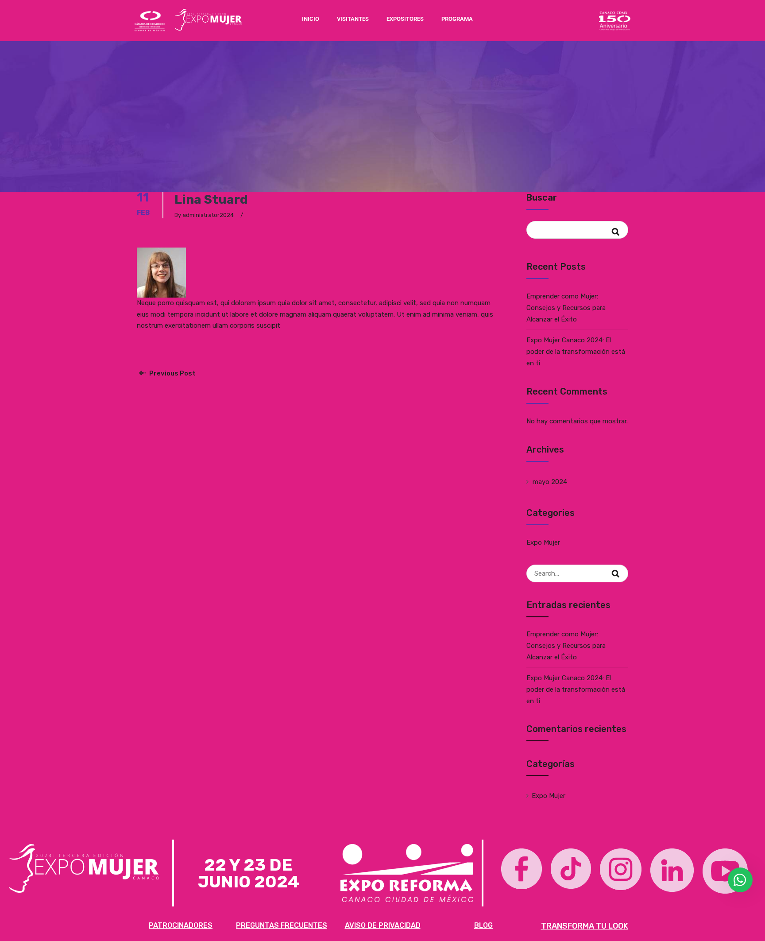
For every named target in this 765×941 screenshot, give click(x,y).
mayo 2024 (550, 482)
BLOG (483, 925)
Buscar (541, 197)
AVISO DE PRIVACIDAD (383, 925)
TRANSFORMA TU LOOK (584, 926)
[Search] (621, 568)
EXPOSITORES (405, 18)
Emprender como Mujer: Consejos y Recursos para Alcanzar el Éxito (566, 307)
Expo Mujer (543, 542)
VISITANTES (353, 18)
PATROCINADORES (180, 925)
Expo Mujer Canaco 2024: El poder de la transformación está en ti (575, 351)
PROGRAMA (457, 18)
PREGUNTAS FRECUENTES (281, 925)
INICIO (310, 18)
